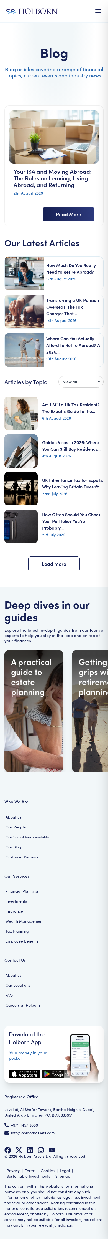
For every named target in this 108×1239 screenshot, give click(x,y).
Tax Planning (17, 931)
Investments (16, 901)
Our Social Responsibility (27, 837)
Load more (54, 563)
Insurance (14, 911)
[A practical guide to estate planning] (33, 711)
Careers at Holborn (23, 1005)
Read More (68, 214)
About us (13, 817)
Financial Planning (22, 891)
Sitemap (62, 1176)
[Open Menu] (98, 11)
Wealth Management (25, 921)
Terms (30, 1170)
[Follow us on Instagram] (41, 1150)
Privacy (13, 1170)
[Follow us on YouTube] (52, 1150)
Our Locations (18, 985)
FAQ (9, 995)
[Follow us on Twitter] (19, 1150)
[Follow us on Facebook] (7, 1150)
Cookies (48, 1170)
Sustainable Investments (28, 1176)
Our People (16, 827)
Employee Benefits (22, 941)
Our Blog (13, 847)
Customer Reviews (22, 857)
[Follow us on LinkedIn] (30, 1150)
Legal (65, 1170)
